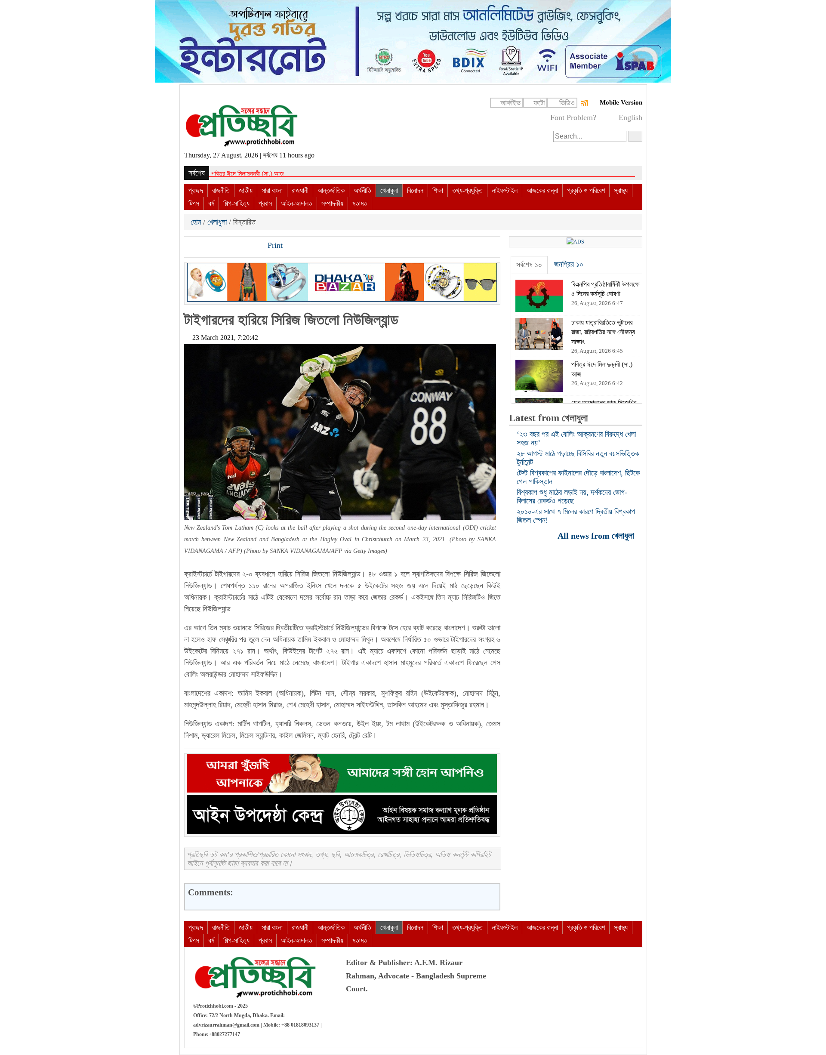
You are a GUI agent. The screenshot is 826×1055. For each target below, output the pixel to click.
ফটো (539, 103)
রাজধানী (300, 190)
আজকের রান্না (542, 190)
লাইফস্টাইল (505, 190)
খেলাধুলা (389, 190)
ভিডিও (567, 103)
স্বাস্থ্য (621, 190)
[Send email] (250, 246)
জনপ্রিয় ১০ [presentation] (568, 264)
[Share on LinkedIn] (235, 246)
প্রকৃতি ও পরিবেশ (586, 190)
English (630, 117)
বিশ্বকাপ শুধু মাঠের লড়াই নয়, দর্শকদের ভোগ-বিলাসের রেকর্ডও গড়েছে (572, 496)
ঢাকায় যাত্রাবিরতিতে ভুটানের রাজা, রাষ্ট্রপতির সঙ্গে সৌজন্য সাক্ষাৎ (282, 173)
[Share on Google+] (221, 246)
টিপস (193, 203)
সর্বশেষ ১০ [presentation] (529, 264)
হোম (197, 222)
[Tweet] (206, 246)
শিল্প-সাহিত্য (236, 203)
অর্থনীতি (362, 190)
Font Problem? (573, 117)
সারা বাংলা (272, 190)
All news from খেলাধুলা (597, 535)
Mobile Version (621, 102)
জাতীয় (246, 190)
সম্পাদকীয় (332, 203)
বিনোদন (415, 190)
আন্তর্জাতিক (331, 190)
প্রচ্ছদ (195, 190)
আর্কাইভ (510, 103)
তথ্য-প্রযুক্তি (467, 190)
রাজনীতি (221, 190)
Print (274, 245)
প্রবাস (265, 203)
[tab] (529, 265)
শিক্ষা (437, 190)
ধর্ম (211, 203)
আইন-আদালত (296, 203)
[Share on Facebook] (191, 246)
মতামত (359, 203)
